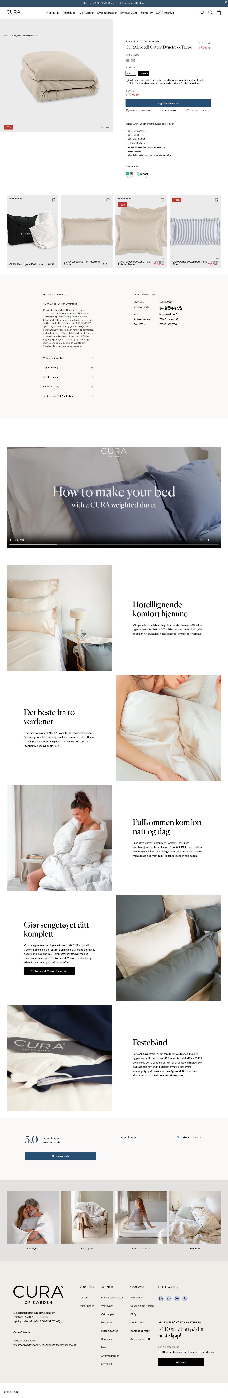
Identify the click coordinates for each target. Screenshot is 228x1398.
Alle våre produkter (112, 1297)
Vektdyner (70, 12)
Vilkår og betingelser (142, 1305)
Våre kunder (87, 1305)
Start (6, 36)
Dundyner (106, 1339)
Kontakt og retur (140, 1330)
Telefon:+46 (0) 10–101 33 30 (30, 1316)
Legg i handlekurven (168, 103)
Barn (103, 1347)
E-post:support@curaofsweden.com (34, 1312)
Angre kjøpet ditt (140, 1339)
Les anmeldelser (151, 41)
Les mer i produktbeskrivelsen (157, 123)
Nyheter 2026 (129, 12)
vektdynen (182, 1053)
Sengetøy (147, 12)
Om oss (84, 1297)
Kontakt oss (137, 1322)
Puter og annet (109, 1330)
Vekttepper (87, 12)
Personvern (136, 1297)
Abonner (181, 1362)
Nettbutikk (53, 12)
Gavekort (106, 1364)
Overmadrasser (107, 12)
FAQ (133, 1314)
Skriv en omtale (60, 1156)
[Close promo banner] (226, 2)
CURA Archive (165, 12)
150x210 (131, 73)
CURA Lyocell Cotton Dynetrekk (49, 971)
